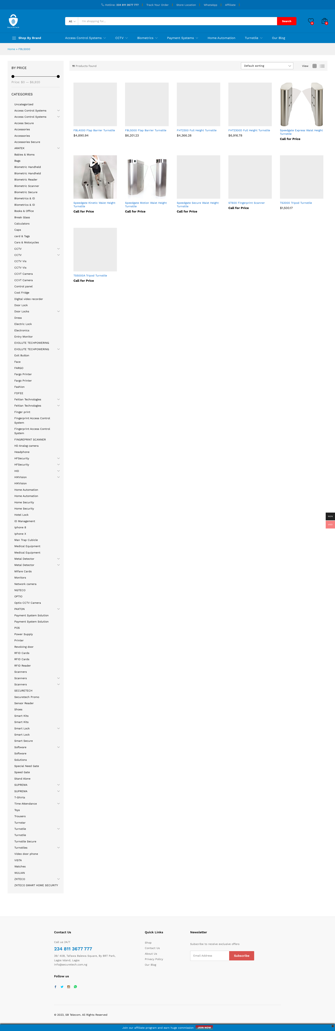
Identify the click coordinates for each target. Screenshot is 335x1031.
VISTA (18, 860)
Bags (17, 160)
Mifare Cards (23, 571)
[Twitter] (62, 987)
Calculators (21, 223)
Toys (17, 810)
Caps (17, 229)
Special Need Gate (26, 766)
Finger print (22, 412)
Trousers (20, 816)
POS (17, 627)
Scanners (20, 671)
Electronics (21, 330)
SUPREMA (20, 784)
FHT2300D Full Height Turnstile (249, 130)
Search (286, 21)
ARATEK (19, 148)
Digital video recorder (28, 298)
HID (16, 470)
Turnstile (20, 828)
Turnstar (20, 822)
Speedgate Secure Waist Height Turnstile (198, 204)
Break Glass (22, 217)
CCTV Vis (20, 261)
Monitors (20, 577)
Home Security (24, 502)
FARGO (18, 368)
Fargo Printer (23, 374)
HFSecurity (21, 458)
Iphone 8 (20, 527)
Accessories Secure (27, 141)
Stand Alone (22, 778)
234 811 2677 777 (127, 4)
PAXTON (19, 608)
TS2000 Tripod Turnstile (296, 202)
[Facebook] (55, 987)
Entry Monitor (23, 336)
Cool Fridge (21, 292)
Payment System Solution (31, 615)
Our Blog (278, 38)
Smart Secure (23, 740)
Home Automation (221, 38)
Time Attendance (25, 803)
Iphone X (20, 533)
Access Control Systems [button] (83, 38)
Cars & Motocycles (26, 242)
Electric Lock (23, 324)
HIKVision (20, 477)
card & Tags (22, 236)
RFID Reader (22, 665)
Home (11, 49)
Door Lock (21, 305)
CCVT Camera (23, 273)
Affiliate (230, 4)
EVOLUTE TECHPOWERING (31, 342)
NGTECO (19, 590)
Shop (148, 942)
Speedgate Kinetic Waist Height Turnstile (94, 204)
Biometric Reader (25, 179)
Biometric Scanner (26, 185)
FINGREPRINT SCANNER (30, 439)
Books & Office (24, 210)
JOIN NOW (204, 1027)
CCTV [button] (119, 38)
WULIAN (19, 872)
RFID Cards (21, 653)
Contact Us (152, 948)
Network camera (25, 583)
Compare (105, 124)
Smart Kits (21, 715)
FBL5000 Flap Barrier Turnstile (145, 130)
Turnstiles (20, 847)
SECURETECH (23, 690)
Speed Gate (22, 772)
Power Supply (23, 634)
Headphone (21, 451)
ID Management (24, 521)
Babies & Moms (24, 154)
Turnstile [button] (251, 38)
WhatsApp (210, 4)
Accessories (22, 129)
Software (20, 747)
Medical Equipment (27, 546)
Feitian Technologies (27, 399)
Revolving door (24, 646)
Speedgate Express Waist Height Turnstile (301, 132)
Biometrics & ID (24, 198)
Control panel (23, 286)
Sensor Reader (24, 703)
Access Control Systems (30, 110)
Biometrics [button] (145, 38)
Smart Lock (22, 728)
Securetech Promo (26, 697)
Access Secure (24, 123)
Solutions (20, 759)
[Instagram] (68, 987)
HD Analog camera (26, 445)
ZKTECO (19, 879)
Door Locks (21, 311)
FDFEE (18, 393)
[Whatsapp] (75, 987)
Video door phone (26, 853)
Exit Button (21, 355)
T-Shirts (19, 797)
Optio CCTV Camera (27, 602)
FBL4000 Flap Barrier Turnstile (94, 130)
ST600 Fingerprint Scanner (246, 202)
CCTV (18, 248)
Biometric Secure (25, 192)
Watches (20, 866)
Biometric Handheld (27, 166)
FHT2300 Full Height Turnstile (197, 130)
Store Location (186, 4)
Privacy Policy (154, 959)
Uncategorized (23, 104)
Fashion (19, 386)
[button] (85, 124)
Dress (18, 317)
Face (17, 361)
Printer (19, 640)
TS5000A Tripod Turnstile (90, 275)
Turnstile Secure (25, 841)
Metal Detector (24, 558)
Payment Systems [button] (180, 38)
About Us (151, 953)
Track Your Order (157, 4)
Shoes (18, 709)
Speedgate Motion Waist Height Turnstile (146, 204)
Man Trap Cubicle (26, 539)
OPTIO (18, 596)
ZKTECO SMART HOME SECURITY (36, 885)
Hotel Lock (21, 514)
